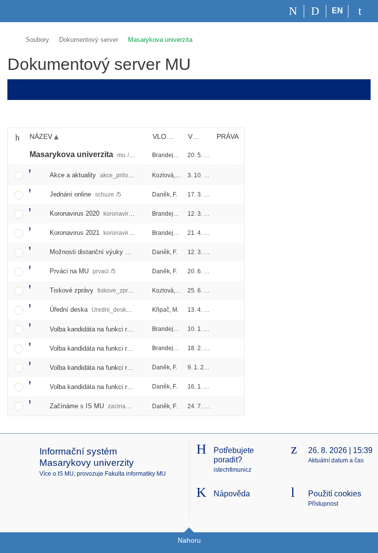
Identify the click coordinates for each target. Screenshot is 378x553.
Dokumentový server (88, 39)
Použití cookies (334, 493)
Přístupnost (323, 503)
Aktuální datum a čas (336, 460)
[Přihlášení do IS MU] (359, 11)
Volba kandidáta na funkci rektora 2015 (136, 348)
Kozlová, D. (167, 175)
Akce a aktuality (97, 175)
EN (337, 10)
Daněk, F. (164, 194)
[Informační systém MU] (11, 38)
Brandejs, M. (169, 155)
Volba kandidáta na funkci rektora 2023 (136, 386)
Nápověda (232, 493)
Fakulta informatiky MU (135, 473)
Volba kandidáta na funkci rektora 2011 (134, 329)
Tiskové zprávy (100, 290)
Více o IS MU (56, 473)
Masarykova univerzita (160, 39)
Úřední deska (93, 309)
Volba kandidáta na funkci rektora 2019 (136, 367)
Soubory (37, 39)
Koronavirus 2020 (105, 213)
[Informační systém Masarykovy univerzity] (25, 11)
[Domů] (293, 11)
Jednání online (85, 194)
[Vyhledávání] (315, 11)
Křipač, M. (165, 309)
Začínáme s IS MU (98, 406)
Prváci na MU (83, 271)
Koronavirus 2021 (104, 232)
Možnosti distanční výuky (111, 252)
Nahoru (189, 540)
